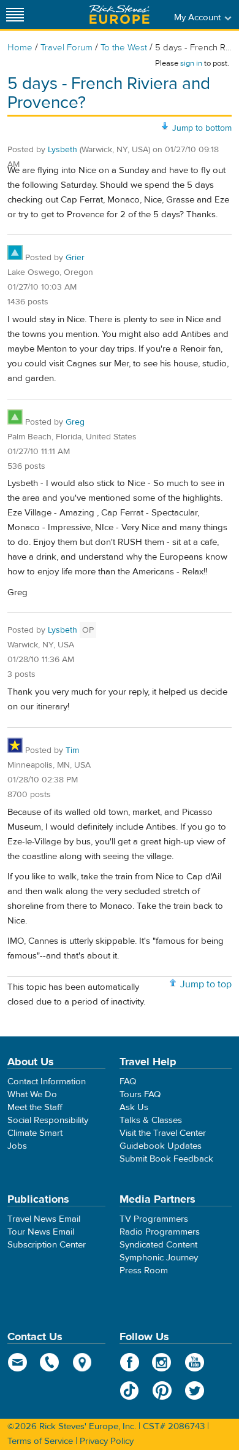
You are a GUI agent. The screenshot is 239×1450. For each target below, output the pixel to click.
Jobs (17, 1146)
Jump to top (206, 984)
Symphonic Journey (159, 1257)
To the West (124, 47)
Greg (75, 422)
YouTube (194, 1362)
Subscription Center (46, 1245)
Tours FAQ (140, 1094)
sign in (191, 63)
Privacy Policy (107, 1441)
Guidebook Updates (161, 1146)
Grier (75, 257)
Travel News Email (43, 1219)
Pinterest (162, 1390)
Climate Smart (35, 1133)
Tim (72, 750)
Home (19, 47)
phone (50, 1362)
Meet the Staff (35, 1107)
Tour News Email (40, 1232)
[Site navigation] (15, 14)
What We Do (32, 1094)
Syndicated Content (158, 1245)
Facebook (130, 1362)
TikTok (130, 1390)
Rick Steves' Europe (119, 14)
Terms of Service (40, 1441)
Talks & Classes (151, 1120)
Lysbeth (62, 149)
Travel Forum (66, 47)
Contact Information (46, 1081)
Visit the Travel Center (163, 1133)
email (17, 1362)
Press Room (144, 1270)
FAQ (128, 1081)
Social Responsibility (47, 1120)
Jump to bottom (202, 128)
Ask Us (134, 1107)
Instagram (162, 1362)
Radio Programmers (160, 1232)
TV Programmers (154, 1219)
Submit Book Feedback (166, 1159)
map (82, 1362)
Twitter (194, 1390)
